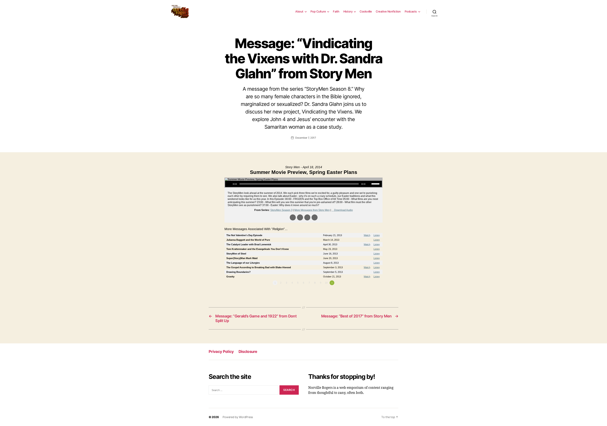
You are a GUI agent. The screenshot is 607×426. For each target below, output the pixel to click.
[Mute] (369, 183)
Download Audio (343, 210)
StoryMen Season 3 (281, 210)
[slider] (375, 183)
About (299, 11)
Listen (377, 235)
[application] (303, 184)
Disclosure (248, 351)
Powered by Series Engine (371, 291)
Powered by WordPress (238, 417)
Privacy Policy (221, 351)
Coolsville (366, 11)
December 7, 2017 (305, 137)
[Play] (229, 183)
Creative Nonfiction (388, 11)
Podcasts (411, 11)
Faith (336, 11)
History (348, 11)
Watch (367, 235)
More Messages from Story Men (312, 210)
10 (326, 282)
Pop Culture (318, 11)
